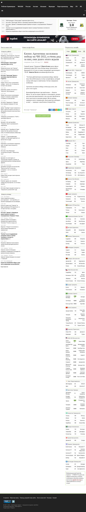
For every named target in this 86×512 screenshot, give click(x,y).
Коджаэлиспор (81, 196)
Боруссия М (82, 127)
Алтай (83, 418)
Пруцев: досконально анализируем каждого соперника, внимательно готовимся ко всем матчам (10, 97)
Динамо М (82, 62)
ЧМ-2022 (46, 62)
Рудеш (83, 334)
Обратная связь (14, 498)
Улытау (67, 415)
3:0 (75, 127)
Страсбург (68, 143)
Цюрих (83, 252)
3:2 (75, 129)
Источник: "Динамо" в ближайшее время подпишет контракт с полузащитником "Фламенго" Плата (10, 214)
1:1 (75, 90)
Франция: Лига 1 (72, 140)
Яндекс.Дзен (6, 507)
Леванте (68, 100)
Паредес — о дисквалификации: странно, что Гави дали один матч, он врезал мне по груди (10, 138)
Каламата (82, 289)
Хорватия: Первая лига (73, 329)
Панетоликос (69, 289)
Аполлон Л (82, 386)
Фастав (83, 278)
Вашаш (83, 212)
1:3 (75, 105)
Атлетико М (82, 105)
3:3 (75, 65)
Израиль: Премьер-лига (73, 444)
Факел (67, 57)
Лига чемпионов (7, 165)
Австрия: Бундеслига (73, 227)
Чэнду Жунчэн (69, 323)
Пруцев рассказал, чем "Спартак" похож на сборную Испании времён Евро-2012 (10, 70)
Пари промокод (62, 6)
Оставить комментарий (43, 115)
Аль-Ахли (82, 219)
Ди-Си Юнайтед (68, 359)
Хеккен (67, 429)
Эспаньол (82, 102)
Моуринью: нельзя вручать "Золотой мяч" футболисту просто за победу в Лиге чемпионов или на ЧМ (10, 57)
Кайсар (67, 420)
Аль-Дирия (82, 223)
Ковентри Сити (69, 87)
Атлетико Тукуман (68, 408)
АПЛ (5, 100)
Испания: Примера (72, 97)
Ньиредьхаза (69, 207)
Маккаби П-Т (82, 446)
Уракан (67, 401)
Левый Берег (69, 241)
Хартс (67, 469)
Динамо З (82, 332)
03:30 (74, 362)
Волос (67, 287)
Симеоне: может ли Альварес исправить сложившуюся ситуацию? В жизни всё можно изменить (10, 251)
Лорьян (67, 145)
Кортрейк (68, 184)
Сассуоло (68, 111)
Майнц (67, 132)
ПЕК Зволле (69, 175)
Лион (67, 148)
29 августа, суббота (6, 51)
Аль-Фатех (68, 221)
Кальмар (83, 434)
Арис (67, 386)
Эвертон (83, 90)
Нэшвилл (68, 362)
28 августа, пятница (6, 194)
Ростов (75, 20)
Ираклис (83, 287)
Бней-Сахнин (69, 446)
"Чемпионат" (33, 110)
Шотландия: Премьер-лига (74, 461)
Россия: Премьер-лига (71, 27)
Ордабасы (68, 422)
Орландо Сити (81, 365)
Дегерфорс (82, 431)
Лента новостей (6, 47)
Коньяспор (68, 196)
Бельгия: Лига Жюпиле (73, 179)
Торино (83, 111)
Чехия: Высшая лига (73, 269)
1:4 (75, 457)
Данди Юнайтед (81, 466)
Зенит (83, 57)
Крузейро (82, 303)
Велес (83, 75)
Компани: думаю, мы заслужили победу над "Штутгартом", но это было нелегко (10, 182)
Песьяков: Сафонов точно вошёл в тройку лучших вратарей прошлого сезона (10, 244)
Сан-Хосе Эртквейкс (82, 373)
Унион (67, 125)
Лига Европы (6, 196)
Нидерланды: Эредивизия (74, 168)
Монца (67, 114)
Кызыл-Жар (82, 422)
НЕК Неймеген (81, 175)
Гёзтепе (83, 201)
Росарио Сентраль (68, 397)
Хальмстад (68, 434)
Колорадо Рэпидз (68, 376)
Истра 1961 (68, 332)
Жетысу (83, 415)
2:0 (75, 118)
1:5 (75, 311)
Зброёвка (68, 278)
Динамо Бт (68, 440)
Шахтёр (67, 243)
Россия (28, 6)
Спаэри (83, 440)
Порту (83, 164)
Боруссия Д (68, 137)
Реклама (49, 498)
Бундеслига (6, 81)
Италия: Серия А (72, 109)
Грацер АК (68, 230)
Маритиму (82, 161)
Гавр (84, 148)
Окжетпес (82, 420)
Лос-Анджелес (81, 359)
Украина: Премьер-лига (73, 236)
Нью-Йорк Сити (81, 348)
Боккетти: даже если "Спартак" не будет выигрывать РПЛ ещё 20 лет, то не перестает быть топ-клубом (10, 207)
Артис (83, 272)
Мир (71, 6)
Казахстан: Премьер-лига (74, 413)
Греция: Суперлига (72, 284)
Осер (67, 152)
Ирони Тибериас (81, 455)
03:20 (75, 303)
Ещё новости (4, 266)
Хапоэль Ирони (69, 455)
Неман (67, 266)
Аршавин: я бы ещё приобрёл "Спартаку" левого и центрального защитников (9, 124)
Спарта (83, 170)
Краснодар (69, 20)
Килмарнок (68, 466)
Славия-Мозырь (81, 266)
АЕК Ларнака (69, 383)
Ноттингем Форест (82, 84)
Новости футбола (28, 47)
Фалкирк (83, 464)
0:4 (75, 466)
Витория (83, 296)
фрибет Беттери (77, 480)
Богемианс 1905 (70, 275)
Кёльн (67, 134)
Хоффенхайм (81, 134)
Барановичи (82, 261)
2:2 (75, 77)
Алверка (68, 159)
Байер (83, 129)
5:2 (75, 100)
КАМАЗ (83, 72)
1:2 (75, 145)
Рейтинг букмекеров (8, 6)
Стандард (82, 189)
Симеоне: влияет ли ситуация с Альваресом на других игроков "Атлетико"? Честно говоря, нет (9, 221)
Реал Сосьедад (69, 102)
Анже (83, 152)
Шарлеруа (82, 184)
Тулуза (83, 150)
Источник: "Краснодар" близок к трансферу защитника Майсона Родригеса (25, 22)
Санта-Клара (82, 159)
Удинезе (83, 114)
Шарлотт (83, 355)
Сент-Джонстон (81, 469)
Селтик (67, 464)
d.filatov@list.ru (18, 506)
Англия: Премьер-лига (73, 81)
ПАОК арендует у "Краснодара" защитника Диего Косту (20, 20)
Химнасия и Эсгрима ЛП (82, 397)
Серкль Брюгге (69, 186)
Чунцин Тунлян (81, 325)
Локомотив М (69, 62)
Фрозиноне (82, 116)
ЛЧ (76, 6)
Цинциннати (82, 362)
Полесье (83, 243)
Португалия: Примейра (73, 156)
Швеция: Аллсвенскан (73, 426)
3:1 (75, 212)
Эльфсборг (68, 431)
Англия (35, 6)
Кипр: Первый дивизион (74, 381)
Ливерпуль (68, 84)
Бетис (83, 100)
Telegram (12, 507)
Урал (83, 77)
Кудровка (68, 238)
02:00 (75, 300)
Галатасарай (69, 201)
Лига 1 (5, 241)
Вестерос (82, 429)
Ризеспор (82, 199)
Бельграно (82, 408)
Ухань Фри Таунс (82, 311)
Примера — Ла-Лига (8, 54)
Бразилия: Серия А (72, 293)
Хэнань (67, 325)
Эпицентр (82, 238)
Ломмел (83, 186)
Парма (83, 118)
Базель (83, 254)
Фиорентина (69, 116)
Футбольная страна (16, 505)
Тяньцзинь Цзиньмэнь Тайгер (68, 319)
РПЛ (5, 61)
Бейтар (67, 457)
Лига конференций (8, 261)
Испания (43, 6)
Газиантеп (68, 199)
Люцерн (83, 250)
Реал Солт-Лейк (81, 376)
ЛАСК (67, 232)
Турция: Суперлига (72, 194)
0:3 (75, 116)
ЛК (2, 10)
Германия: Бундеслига (73, 122)
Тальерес (68, 404)
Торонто (68, 348)
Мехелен (82, 181)
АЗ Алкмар (68, 172)
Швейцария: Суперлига (73, 247)
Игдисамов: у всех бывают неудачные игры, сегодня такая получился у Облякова (10, 145)
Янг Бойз (68, 254)
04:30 (74, 376)
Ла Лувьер (68, 181)
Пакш (83, 207)
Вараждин (68, 334)
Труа (84, 145)
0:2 (75, 93)
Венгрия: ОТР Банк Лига (73, 205)
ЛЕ (81, 6)
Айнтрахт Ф (82, 125)
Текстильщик (69, 75)
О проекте (6, 498)
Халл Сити (82, 87)
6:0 (75, 314)
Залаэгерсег (82, 210)
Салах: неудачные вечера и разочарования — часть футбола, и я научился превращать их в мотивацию (10, 200)
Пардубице (68, 272)
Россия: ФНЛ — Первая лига (75, 70)
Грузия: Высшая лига (73, 437)
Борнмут (68, 90)
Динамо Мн (68, 261)
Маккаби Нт (82, 457)
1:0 (75, 60)
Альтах (83, 232)
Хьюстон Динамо (68, 373)
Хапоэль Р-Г (68, 453)
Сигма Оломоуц (81, 281)
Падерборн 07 (81, 132)
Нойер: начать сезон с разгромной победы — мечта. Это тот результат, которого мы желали (10, 84)
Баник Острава (69, 281)
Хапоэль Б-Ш (82, 453)
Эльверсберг (69, 129)
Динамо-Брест (69, 263)
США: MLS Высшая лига (74, 338)
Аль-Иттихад (82, 221)
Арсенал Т (68, 77)
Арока (67, 161)
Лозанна (68, 252)
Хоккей (55, 498)
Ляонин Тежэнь (81, 323)
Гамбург (83, 137)
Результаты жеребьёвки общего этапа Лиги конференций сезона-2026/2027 (25, 31)
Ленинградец (69, 72)
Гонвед (67, 210)
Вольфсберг (82, 230)
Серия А (5, 173)
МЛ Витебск (82, 263)
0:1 (75, 57)
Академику (68, 164)
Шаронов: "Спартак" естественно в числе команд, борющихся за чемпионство (9, 228)
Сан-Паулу (68, 300)
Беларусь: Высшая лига (74, 258)
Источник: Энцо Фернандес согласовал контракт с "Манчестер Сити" (10, 152)
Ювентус (68, 118)
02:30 (74, 345)
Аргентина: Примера (73, 390)
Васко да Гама (69, 303)
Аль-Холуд (68, 219)
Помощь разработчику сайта (28, 498)
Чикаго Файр (82, 341)
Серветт (68, 250)
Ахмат (67, 65)
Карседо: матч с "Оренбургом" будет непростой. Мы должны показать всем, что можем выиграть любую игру (10, 131)
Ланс (83, 143)
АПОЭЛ (83, 383)
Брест (67, 150)
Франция (52, 6)
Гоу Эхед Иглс (81, 172)
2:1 (75, 102)
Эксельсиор (69, 170)
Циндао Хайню (69, 311)
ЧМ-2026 (20, 6)
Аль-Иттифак (69, 223)
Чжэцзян (68, 314)
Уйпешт (67, 212)
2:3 (75, 114)
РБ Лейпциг (68, 127)
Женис (67, 418)
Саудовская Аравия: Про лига (75, 216)
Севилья (68, 105)
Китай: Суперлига (72, 307)
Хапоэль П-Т (69, 450)
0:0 (75, 132)
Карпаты (83, 241)
